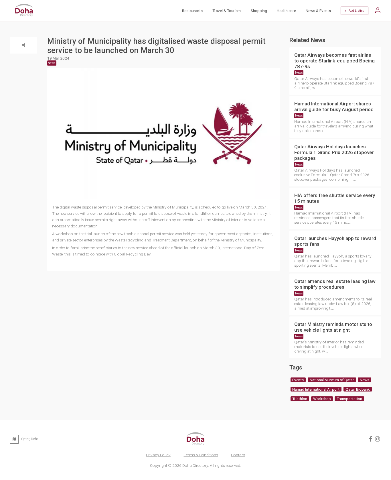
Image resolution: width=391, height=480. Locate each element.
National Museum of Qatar (332, 379)
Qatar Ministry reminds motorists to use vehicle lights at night (333, 327)
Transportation (349, 398)
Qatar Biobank (357, 389)
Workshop (322, 398)
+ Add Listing (354, 11)
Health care (286, 10)
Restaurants (192, 10)
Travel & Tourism (226, 10)
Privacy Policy (158, 455)
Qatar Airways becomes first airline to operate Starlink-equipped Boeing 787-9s (334, 60)
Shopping (259, 10)
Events (298, 379)
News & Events (318, 10)
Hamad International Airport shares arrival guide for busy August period (334, 106)
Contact (238, 455)
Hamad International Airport (315, 389)
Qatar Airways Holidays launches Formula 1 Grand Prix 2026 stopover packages (334, 152)
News (299, 72)
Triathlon (299, 398)
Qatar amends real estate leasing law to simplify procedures (335, 284)
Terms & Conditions (201, 455)
